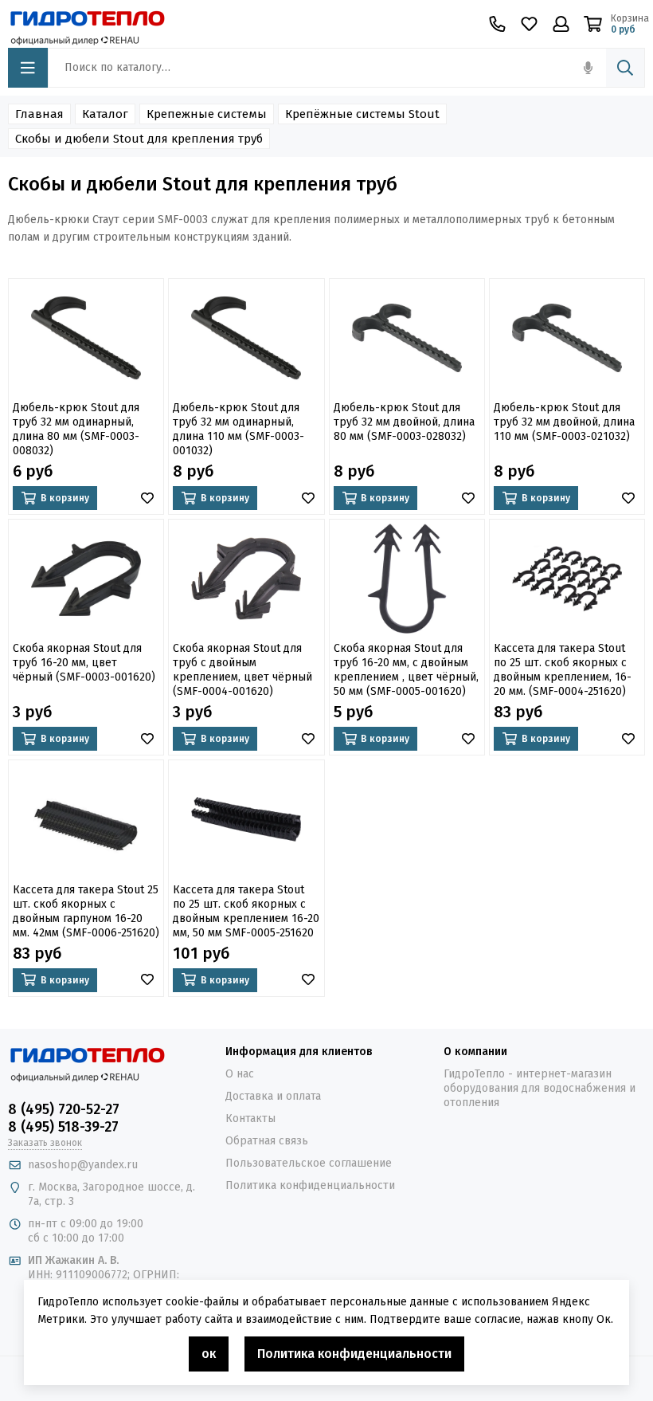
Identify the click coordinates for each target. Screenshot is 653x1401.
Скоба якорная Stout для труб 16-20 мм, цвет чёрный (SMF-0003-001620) (84, 663)
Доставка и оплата (273, 1096)
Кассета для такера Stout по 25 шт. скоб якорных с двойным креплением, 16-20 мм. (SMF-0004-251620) (562, 670)
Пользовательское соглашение (308, 1163)
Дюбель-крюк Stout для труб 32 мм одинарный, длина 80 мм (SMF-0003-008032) (76, 429)
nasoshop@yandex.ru (83, 1164)
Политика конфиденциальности (310, 1185)
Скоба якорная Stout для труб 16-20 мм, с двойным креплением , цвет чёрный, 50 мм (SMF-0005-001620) (406, 670)
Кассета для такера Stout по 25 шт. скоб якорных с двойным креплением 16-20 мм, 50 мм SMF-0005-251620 (246, 911)
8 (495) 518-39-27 (63, 1127)
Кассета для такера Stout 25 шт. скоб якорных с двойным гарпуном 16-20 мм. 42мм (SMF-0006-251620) (86, 911)
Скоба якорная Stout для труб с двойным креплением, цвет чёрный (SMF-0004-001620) (242, 670)
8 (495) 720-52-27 (63, 1109)
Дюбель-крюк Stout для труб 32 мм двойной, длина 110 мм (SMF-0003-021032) (564, 422)
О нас (239, 1074)
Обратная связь (266, 1141)
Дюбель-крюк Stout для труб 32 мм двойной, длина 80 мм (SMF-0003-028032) (404, 422)
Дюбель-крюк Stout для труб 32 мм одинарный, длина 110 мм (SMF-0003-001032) (238, 429)
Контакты (250, 1118)
